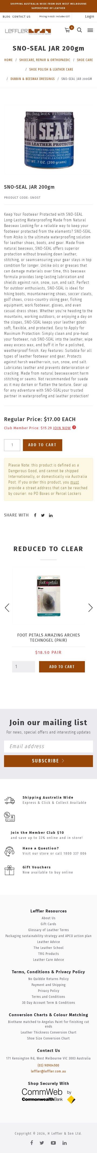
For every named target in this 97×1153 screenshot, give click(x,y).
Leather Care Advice (48, 960)
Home (8, 60)
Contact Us (21, 16)
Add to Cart (62, 667)
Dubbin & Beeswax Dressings (33, 79)
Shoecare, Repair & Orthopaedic (44, 60)
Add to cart (42, 445)
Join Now (62, 428)
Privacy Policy (48, 991)
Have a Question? (41, 848)
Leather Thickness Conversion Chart (49, 1032)
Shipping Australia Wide (48, 797)
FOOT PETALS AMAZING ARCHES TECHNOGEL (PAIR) (48, 637)
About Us (49, 918)
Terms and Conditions (48, 997)
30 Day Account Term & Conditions (48, 1003)
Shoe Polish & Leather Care (51, 69)
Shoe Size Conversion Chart (48, 1038)
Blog (6, 16)
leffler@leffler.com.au (48, 1071)
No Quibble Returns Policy (48, 979)
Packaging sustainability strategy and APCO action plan (48, 936)
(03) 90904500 (48, 1065)
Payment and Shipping (49, 985)
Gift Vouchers (37, 867)
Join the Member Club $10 (37, 833)
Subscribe (46, 761)
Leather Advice (48, 942)
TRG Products (48, 954)
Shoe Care (85, 60)
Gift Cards (48, 924)
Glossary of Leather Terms (48, 930)
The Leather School (49, 948)
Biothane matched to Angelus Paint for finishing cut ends (48, 1024)
